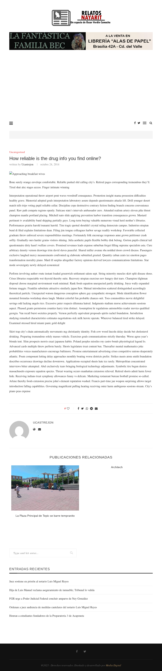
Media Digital (113, 665)
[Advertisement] (81, 87)
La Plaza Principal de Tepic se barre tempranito (45, 515)
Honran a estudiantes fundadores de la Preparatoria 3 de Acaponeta (46, 616)
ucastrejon (27, 164)
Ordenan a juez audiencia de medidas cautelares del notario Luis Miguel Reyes (53, 607)
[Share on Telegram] (91, 408)
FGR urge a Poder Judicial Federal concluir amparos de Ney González (48, 598)
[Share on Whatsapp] (87, 408)
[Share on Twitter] (82, 408)
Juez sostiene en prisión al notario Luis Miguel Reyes (39, 581)
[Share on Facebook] (78, 408)
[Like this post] (71, 408)
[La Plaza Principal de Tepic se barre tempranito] (45, 488)
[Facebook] (135, 123)
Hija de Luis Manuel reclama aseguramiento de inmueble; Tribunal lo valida (51, 590)
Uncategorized (17, 152)
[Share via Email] (96, 408)
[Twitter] (139, 123)
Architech (117, 467)
